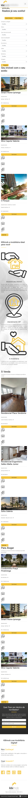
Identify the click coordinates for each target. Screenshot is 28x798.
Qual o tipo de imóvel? (6, 32)
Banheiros (3, 54)
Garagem (3, 59)
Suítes (2, 48)
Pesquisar (5, 65)
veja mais (4, 234)
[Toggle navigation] (25, 4)
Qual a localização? (5, 37)
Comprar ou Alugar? (5, 21)
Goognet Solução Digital (13, 796)
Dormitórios (4, 43)
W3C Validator (24, 796)
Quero (8, 18)
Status (2, 27)
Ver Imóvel (14, 106)
